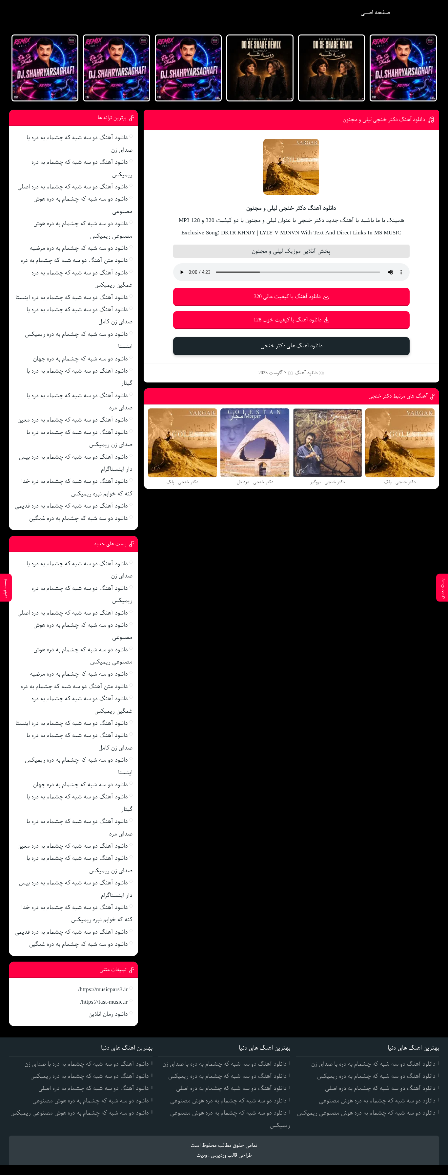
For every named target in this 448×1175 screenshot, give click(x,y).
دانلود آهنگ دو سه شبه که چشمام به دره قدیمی (71, 506)
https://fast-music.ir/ (104, 1002)
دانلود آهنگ (306, 373)
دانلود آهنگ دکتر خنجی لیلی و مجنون (384, 119)
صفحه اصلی (375, 12)
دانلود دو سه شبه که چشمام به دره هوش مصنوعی (377, 1101)
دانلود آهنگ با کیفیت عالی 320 (287, 296)
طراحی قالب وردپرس (231, 1155)
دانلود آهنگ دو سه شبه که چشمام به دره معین (72, 420)
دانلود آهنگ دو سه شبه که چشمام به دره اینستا (71, 297)
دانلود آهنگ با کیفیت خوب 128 (287, 320)
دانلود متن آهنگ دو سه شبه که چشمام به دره (74, 260)
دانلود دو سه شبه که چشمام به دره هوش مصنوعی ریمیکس (366, 1113)
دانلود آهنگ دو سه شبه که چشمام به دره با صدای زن (373, 1064)
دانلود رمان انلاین (108, 1014)
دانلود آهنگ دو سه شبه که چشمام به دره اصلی (72, 187)
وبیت (201, 1155)
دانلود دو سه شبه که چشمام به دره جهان (80, 359)
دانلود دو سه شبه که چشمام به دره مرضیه (79, 248)
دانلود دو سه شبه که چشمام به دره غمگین (78, 518)
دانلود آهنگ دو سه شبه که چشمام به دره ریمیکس (376, 1076)
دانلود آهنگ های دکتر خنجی (291, 345)
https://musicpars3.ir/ (103, 989)
